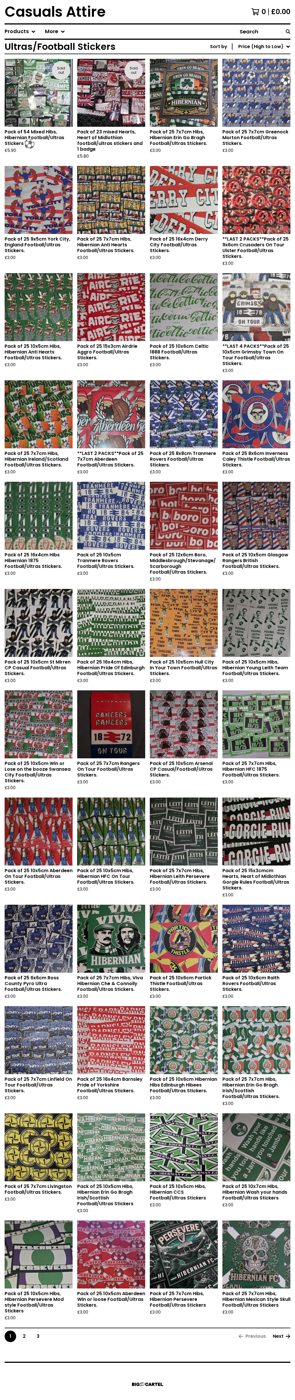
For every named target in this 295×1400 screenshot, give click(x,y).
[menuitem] (20, 31)
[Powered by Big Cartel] (147, 1384)
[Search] (288, 31)
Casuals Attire (55, 12)
